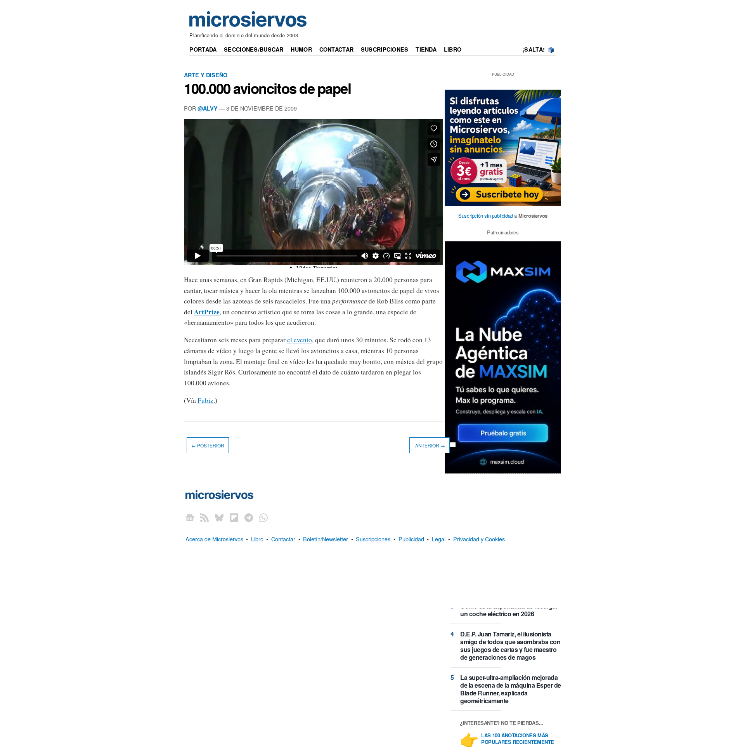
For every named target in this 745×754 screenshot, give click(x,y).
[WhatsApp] (263, 517)
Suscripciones (385, 49)
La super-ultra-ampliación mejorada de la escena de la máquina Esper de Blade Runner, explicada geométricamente (510, 689)
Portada (203, 49)
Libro (452, 49)
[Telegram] (248, 517)
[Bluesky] (219, 517)
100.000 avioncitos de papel (267, 88)
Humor (301, 49)
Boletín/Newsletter (325, 539)
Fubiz (205, 400)
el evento (299, 339)
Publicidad (411, 539)
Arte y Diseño (205, 75)
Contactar (336, 49)
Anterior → (429, 445)
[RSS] (204, 517)
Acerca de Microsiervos (214, 539)
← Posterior (207, 445)
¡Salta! (533, 49)
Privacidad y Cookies (479, 539)
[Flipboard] (234, 517)
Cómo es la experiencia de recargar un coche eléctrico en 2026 (509, 609)
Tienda (426, 49)
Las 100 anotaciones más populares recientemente (517, 738)
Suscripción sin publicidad (485, 215)
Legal (438, 539)
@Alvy (208, 108)
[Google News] (189, 517)
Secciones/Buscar (254, 49)
